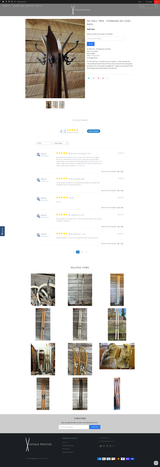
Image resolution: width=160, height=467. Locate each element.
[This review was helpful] (118, 171)
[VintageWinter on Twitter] (3, 2)
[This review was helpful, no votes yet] (118, 190)
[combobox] (44, 143)
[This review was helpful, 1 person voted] (118, 243)
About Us (65, 442)
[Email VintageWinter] (14, 2)
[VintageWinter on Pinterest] (9, 2)
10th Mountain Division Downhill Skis (43, 324)
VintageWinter (33, 458)
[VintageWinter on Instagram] (12, 2)
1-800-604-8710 (21, 2)
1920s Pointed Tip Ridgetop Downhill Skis (117, 394)
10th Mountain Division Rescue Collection (43, 359)
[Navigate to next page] (86, 252)
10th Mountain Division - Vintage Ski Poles (43, 290)
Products (6, 6)
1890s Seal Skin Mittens (117, 356)
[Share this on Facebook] (94, 78)
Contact (38, 6)
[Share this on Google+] (103, 78)
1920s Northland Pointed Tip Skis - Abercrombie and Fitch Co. (43, 394)
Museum (16, 6)
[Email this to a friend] (108, 78)
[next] (82, 60)
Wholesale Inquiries (67, 452)
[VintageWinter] (81, 10)
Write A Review (93, 131)
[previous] (28, 60)
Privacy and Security (68, 445)
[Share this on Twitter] (89, 78)
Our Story (30, 6)
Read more (82, 166)
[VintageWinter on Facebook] (6, 2)
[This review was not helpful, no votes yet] (121, 171)
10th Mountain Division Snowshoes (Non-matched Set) (80, 359)
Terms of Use (66, 449)
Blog (22, 6)
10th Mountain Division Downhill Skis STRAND (117, 324)
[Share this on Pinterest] (98, 78)
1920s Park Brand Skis (80, 394)
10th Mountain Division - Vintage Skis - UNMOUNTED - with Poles (117, 290)
